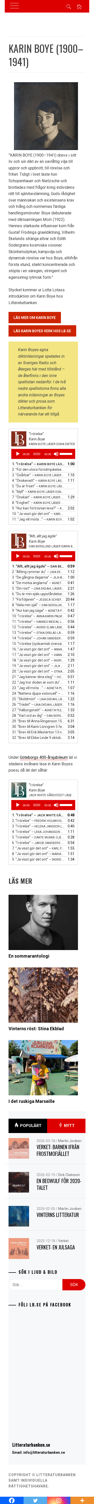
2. (38, 469)
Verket (63, 1241)
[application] (43, 454)
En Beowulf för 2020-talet (59, 1184)
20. (38, 671)
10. (38, 514)
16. (38, 649)
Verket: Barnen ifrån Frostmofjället (58, 1150)
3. (38, 475)
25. (38, 699)
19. (38, 666)
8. (38, 503)
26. (38, 704)
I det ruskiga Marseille (32, 1101)
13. (38, 633)
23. (38, 688)
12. (38, 627)
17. (38, 655)
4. (38, 481)
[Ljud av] (56, 453)
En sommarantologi (29, 956)
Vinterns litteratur (58, 1214)
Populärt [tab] (30, 1125)
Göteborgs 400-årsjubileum (44, 757)
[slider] (66, 453)
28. (38, 716)
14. (38, 638)
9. (38, 508)
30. (38, 727)
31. (38, 732)
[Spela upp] (17, 453)
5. (38, 486)
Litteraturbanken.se (31, 1444)
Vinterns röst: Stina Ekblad (36, 1028)
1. (38, 464)
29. (38, 721)
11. (38, 519)
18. (38, 660)
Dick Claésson (69, 1175)
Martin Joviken (69, 1141)
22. (38, 682)
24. (38, 693)
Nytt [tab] (69, 1125)
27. (38, 710)
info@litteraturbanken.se (44, 1452)
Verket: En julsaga (56, 1247)
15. (38, 644)
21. (38, 677)
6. (38, 492)
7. (38, 497)
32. (38, 738)
